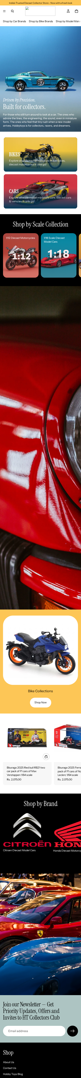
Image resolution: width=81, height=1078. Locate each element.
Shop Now (40, 702)
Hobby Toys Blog (13, 1074)
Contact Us (9, 1068)
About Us (8, 1062)
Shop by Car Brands (14, 21)
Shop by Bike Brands (41, 21)
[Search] (12, 11)
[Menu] (4, 11)
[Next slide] (74, 255)
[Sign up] (72, 1031)
